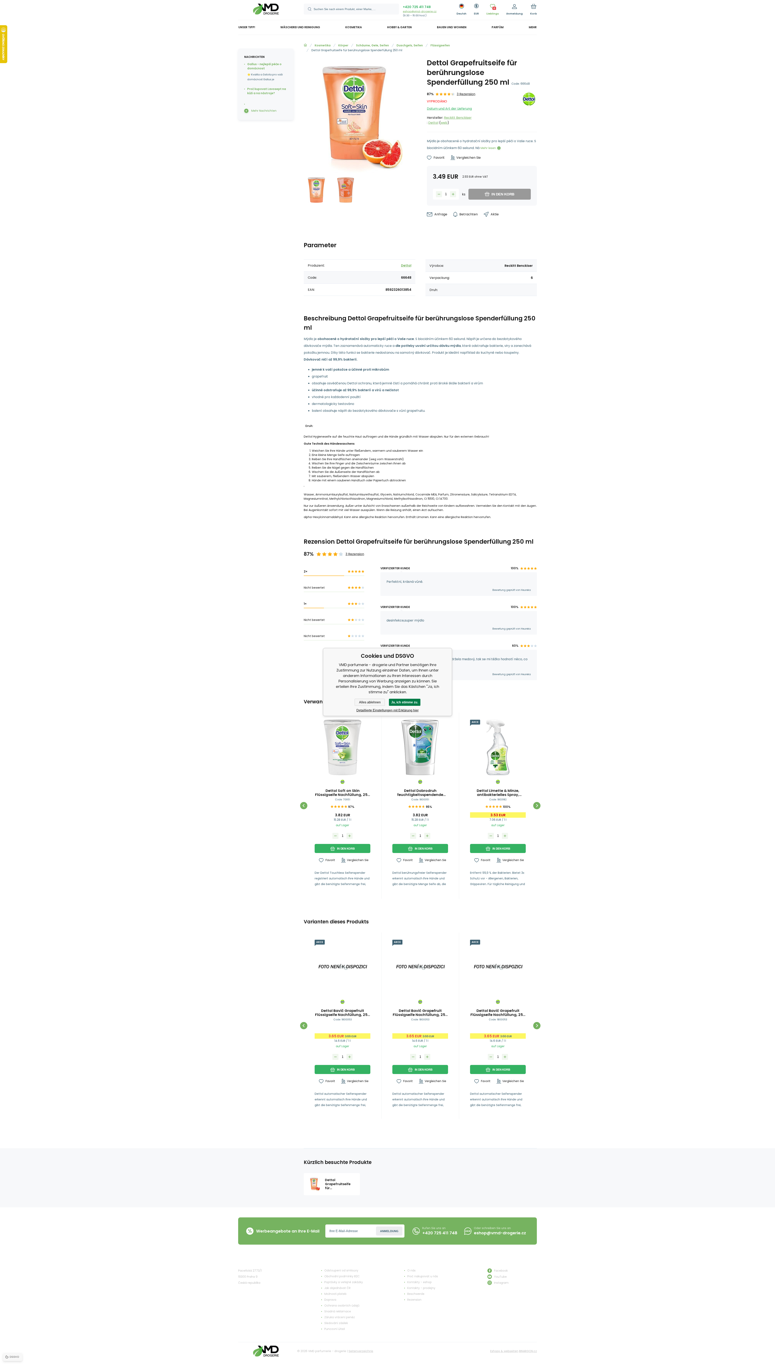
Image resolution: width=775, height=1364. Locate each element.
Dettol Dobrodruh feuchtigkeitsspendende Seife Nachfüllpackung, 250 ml (420, 793)
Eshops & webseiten (504, 1351)
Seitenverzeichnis (361, 1351)
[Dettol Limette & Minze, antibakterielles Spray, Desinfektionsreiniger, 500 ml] (498, 747)
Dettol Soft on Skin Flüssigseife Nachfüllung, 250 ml (342, 793)
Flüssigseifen (440, 45)
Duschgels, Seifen (410, 45)
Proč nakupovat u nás (422, 1276)
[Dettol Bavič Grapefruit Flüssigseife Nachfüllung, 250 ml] (342, 967)
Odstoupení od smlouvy (341, 1270)
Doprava (330, 1300)
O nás (411, 1270)
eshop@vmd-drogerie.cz (420, 11)
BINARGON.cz (528, 1351)
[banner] (266, 11)
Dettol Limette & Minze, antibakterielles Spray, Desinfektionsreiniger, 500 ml (498, 793)
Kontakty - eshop (419, 1282)
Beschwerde (415, 1294)
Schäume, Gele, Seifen (372, 45)
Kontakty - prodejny (421, 1288)
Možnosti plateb (335, 1294)
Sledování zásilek (336, 1323)
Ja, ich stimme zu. (404, 702)
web (444, 122)
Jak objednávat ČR (337, 1288)
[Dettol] (529, 108)
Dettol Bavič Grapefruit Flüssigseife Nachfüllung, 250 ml (342, 1013)
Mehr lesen (488, 148)
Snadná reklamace (337, 1311)
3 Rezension (466, 94)
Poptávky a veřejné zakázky (343, 1282)
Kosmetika (323, 45)
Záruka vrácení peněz (339, 1317)
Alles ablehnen (370, 702)
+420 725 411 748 (417, 7)
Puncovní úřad (334, 1329)
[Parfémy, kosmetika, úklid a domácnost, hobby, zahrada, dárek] (305, 45)
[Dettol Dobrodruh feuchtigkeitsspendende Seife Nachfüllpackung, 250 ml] (420, 747)
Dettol (433, 122)
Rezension (414, 1300)
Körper (343, 45)
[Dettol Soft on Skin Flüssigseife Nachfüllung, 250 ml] (342, 747)
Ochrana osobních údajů (341, 1306)
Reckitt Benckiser (458, 117)
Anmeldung (389, 1231)
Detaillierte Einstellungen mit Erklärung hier (387, 710)
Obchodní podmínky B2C (342, 1276)
